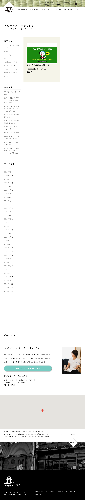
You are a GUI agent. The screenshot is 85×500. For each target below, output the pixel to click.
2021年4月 (7, 251)
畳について (7, 58)
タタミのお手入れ (9, 66)
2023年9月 (7, 186)
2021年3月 (7, 255)
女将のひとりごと (9, 73)
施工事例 (58, 9)
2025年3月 (7, 168)
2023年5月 (7, 197)
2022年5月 (7, 219)
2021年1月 (7, 262)
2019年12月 (8, 284)
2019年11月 (8, 288)
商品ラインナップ (47, 9)
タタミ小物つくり (9, 69)
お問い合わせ (68, 9)
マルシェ (7, 55)
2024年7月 (7, 172)
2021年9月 (7, 233)
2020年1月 (7, 280)
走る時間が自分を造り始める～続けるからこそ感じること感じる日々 (12, 108)
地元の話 (7, 51)
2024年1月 (7, 179)
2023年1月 (7, 204)
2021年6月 (7, 244)
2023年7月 (7, 190)
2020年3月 (7, 273)
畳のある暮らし (35, 9)
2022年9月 (7, 208)
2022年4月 (7, 222)
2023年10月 (8, 183)
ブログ (76, 9)
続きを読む (29, 71)
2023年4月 (7, 201)
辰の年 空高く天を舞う (12, 132)
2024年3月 (7, 176)
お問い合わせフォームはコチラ (27, 368)
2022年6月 (7, 215)
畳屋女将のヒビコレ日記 (19, 26)
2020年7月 (7, 266)
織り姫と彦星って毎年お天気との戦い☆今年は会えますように (12, 100)
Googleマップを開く (68, 434)
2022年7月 (7, 212)
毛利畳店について (9, 62)
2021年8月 (7, 237)
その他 (6, 76)
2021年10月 (8, 230)
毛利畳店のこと (23, 9)
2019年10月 (8, 291)
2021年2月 (7, 259)
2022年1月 (7, 226)
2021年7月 (7, 241)
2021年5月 (7, 248)
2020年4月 (7, 269)
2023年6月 (7, 194)
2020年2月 (7, 277)
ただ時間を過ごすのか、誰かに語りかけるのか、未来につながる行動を (12, 150)
